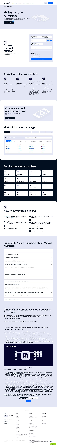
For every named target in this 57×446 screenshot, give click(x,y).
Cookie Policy (6, 441)
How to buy (28, 400)
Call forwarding (31, 424)
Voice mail (30, 423)
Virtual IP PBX (23, 3)
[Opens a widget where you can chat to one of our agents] (53, 444)
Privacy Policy (19, 440)
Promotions (18, 428)
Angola (43, 144)
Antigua (20, 146)
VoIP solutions (18, 419)
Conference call (31, 434)
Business (33, 3)
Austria (20, 148)
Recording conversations (33, 417)
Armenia (43, 146)
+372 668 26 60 (10, 415)
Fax (42, 420)
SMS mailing (31, 433)
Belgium (43, 150)
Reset (49, 40)
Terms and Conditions (14, 440)
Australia (8, 148)
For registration (44, 423)
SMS (42, 417)
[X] (51, 441)
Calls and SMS (44, 416)
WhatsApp (6, 423)
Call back (30, 420)
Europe (26, 141)
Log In (46, 3)
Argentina (31, 146)
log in (13, 217)
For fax (42, 132)
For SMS (19, 132)
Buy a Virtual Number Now (33, 398)
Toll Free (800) (49, 132)
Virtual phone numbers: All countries (21, 434)
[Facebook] (50, 441)
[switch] (34, 44)
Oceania (40, 141)
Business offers (18, 430)
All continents (9, 141)
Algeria (20, 144)
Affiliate (17, 431)
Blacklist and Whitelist (32, 430)
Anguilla (8, 146)
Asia (21, 141)
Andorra (31, 144)
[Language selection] (43, 3)
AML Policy (23, 440)
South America (48, 141)
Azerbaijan (32, 148)
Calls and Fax (35, 132)
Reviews (17, 427)
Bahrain (8, 150)
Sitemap (17, 437)
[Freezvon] (8, 3)
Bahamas (43, 148)
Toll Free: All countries (19, 435)
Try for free (9, 22)
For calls (13, 132)
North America (33, 141)
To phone (37, 44)
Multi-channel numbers (32, 436)
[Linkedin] (52, 441)
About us (17, 424)
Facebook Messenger (8, 419)
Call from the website (32, 427)
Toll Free (19, 3)
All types (6, 132)
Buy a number (50, 3)
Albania (8, 144)
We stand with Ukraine (7, 440)
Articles (17, 417)
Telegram (6, 421)
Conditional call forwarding (33, 426)
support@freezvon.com (9, 418)
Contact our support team (24, 398)
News (17, 416)
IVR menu (30, 419)
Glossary (17, 420)
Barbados (31, 150)
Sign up (7, 216)
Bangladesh (20, 150)
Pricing (30, 3)
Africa (15, 141)
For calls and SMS (27, 132)
